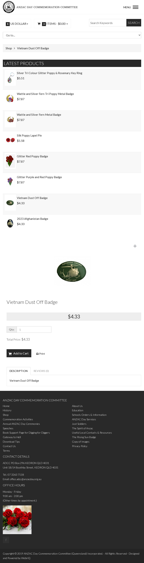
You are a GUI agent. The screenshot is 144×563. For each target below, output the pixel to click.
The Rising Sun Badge (84, 437)
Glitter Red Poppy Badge (32, 156)
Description (19, 370)
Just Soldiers (79, 423)
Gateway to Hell (12, 437)
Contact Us (9, 446)
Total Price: (18, 339)
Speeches (8, 428)
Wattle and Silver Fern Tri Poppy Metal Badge (45, 93)
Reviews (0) (41, 370)
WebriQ (25, 558)
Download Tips (11, 441)
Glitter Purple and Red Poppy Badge (39, 177)
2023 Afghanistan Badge (32, 218)
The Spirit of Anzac (82, 428)
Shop (9, 48)
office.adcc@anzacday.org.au (25, 479)
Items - (54, 23)
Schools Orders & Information (89, 414)
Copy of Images (80, 441)
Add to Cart (20, 353)
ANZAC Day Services (84, 419)
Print (42, 353)
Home (6, 406)
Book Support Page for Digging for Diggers (26, 432)
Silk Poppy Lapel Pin (29, 135)
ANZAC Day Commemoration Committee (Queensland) (55, 553)
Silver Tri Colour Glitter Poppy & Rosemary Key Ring (49, 73)
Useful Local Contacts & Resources (92, 432)
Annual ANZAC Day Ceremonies (21, 423)
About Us (77, 406)
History (7, 410)
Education (77, 410)
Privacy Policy (79, 446)
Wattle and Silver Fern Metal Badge (39, 114)
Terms (6, 450)
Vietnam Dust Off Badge (33, 48)
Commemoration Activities (18, 419)
